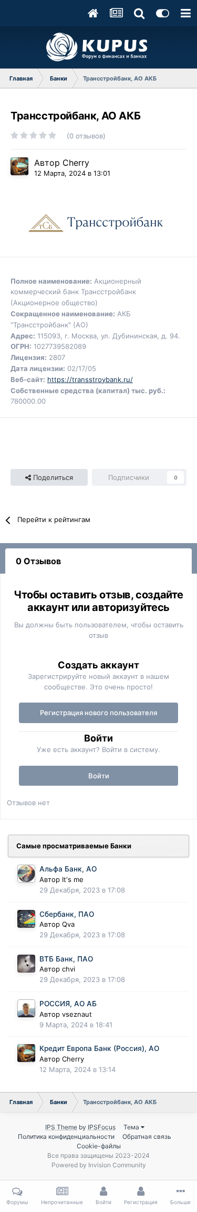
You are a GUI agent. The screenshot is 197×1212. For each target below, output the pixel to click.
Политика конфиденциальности (66, 1136)
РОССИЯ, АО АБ (68, 1003)
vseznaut (77, 1014)
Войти (98, 776)
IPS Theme (61, 1127)
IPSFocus (102, 1127)
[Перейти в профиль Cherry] (19, 166)
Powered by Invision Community (98, 1165)
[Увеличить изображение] (93, 223)
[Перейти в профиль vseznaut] (26, 1008)
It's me (73, 879)
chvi (68, 969)
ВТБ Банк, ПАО (66, 959)
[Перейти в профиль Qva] (26, 919)
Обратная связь (146, 1136)
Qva (68, 924)
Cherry (76, 162)
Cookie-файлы (99, 1146)
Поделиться (52, 477)
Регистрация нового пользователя (98, 712)
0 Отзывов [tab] (38, 561)
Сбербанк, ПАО (66, 914)
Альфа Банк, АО (68, 869)
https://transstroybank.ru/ (90, 379)
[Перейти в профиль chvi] (26, 964)
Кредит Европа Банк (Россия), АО (99, 1048)
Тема (132, 1127)
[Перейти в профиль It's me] (26, 874)
